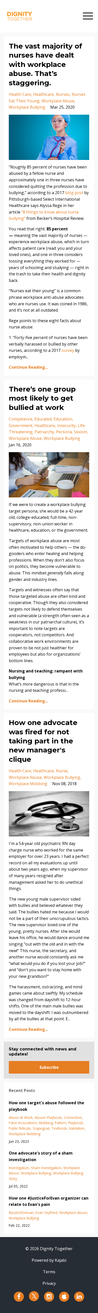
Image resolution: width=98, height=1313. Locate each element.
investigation (19, 1167)
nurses (63, 94)
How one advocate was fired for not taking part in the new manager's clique (43, 741)
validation (76, 1128)
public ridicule (20, 1128)
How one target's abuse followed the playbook (46, 1106)
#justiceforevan (21, 1212)
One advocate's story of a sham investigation (41, 1156)
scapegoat (41, 1128)
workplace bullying (27, 107)
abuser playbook (48, 1117)
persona (64, 432)
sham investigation (46, 1167)
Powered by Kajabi (49, 1260)
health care (20, 94)
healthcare (43, 94)
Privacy (49, 1283)
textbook (59, 1128)
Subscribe (49, 1067)
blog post (74, 192)
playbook (75, 1122)
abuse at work (21, 1117)
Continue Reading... (28, 367)
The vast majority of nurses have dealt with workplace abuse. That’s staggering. (45, 64)
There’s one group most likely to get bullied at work (42, 398)
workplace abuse (57, 101)
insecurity (66, 425)
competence (20, 419)
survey (68, 350)
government (20, 425)
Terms (49, 1272)
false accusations (23, 1122)
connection (73, 1117)
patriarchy (44, 432)
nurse (62, 771)
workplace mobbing (28, 783)
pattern (60, 1122)
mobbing (46, 1122)
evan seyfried (46, 1212)
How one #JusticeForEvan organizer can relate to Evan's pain (48, 1201)
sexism (80, 432)
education (63, 419)
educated (43, 419)
